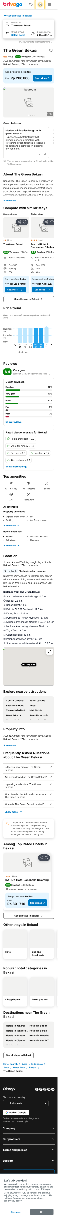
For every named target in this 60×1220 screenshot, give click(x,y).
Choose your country (14, 1097)
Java (6, 1067)
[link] (31, 4)
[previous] (15, 345)
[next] (51, 345)
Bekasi (32, 1067)
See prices (41, 78)
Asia (24, 1064)
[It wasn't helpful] (45, 154)
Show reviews (14, 421)
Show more (9, 200)
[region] (28, 102)
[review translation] (49, 373)
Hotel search (10, 1064)
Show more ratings (16, 466)
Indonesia (37, 1064)
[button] (28, 24)
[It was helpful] (40, 154)
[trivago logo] (12, 4)
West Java (19, 1067)
